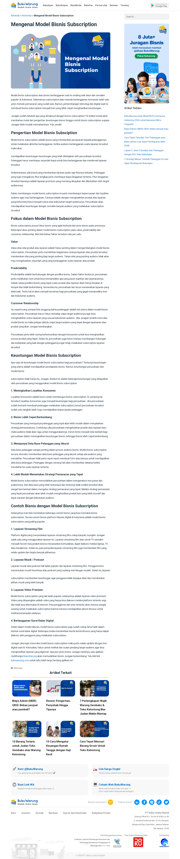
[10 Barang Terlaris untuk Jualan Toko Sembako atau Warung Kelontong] (26, 735)
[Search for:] (146, 16)
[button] (24, 5)
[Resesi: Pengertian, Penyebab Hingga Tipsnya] (60, 694)
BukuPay (88, 5)
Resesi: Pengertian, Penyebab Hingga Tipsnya (58, 705)
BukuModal (75, 5)
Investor (25, 813)
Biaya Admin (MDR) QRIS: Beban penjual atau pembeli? (25, 705)
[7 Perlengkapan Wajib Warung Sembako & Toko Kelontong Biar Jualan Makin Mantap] (94, 694)
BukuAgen (48, 5)
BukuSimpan (62, 5)
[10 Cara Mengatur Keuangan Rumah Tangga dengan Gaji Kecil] (60, 735)
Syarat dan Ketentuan (75, 813)
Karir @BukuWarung (30, 769)
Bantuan (114, 5)
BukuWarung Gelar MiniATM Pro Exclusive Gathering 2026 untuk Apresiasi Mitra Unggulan (144, 120)
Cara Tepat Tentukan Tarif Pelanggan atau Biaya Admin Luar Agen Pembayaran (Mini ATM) (144, 141)
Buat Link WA (26, 784)
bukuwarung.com (20, 660)
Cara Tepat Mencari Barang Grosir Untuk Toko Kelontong (92, 746)
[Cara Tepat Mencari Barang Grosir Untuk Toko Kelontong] (94, 735)
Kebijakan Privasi (101, 813)
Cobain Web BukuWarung (114, 784)
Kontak (39, 813)
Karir (13, 813)
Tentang (124, 5)
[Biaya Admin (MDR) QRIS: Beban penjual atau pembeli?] (26, 694)
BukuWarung (30, 656)
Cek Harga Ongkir (110, 769)
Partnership (101, 5)
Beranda (15, 15)
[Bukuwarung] (24, 5)
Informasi (27, 15)
